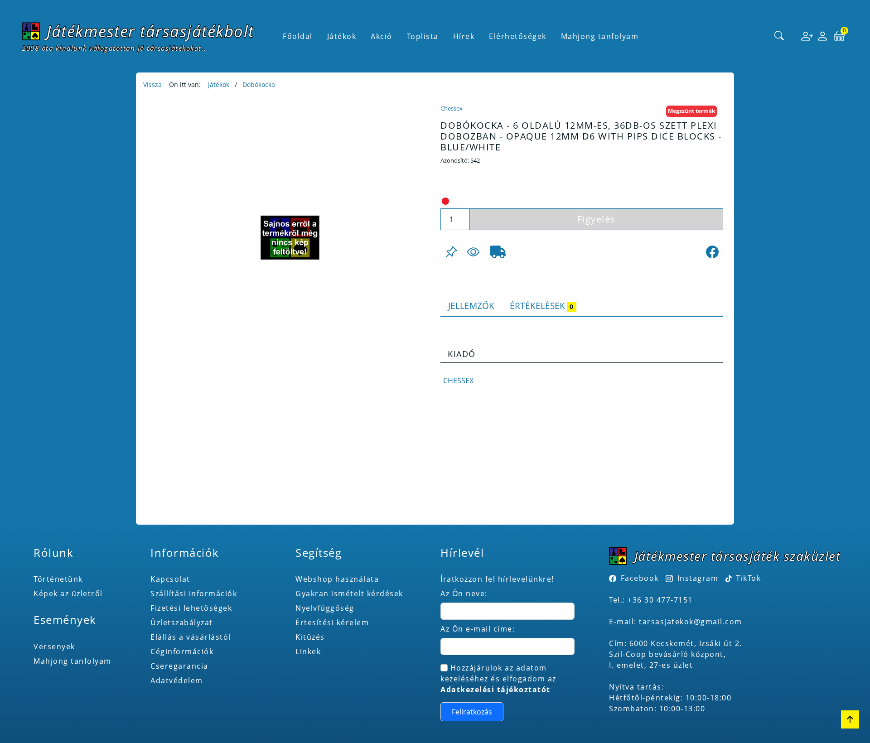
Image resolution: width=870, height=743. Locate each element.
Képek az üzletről (68, 593)
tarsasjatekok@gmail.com (690, 622)
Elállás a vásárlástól (190, 637)
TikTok (747, 578)
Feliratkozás (472, 712)
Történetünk (58, 579)
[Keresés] (779, 36)
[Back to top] (850, 719)
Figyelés (596, 219)
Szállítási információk (193, 593)
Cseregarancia (179, 666)
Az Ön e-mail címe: (477, 629)
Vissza (152, 84)
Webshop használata (337, 579)
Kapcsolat (170, 579)
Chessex (451, 108)
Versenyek (54, 646)
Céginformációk (181, 651)
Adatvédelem (176, 680)
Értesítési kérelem (332, 622)
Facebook (640, 578)
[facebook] (712, 252)
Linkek (308, 651)
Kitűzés (310, 637)
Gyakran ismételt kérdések (349, 593)
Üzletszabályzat (181, 622)
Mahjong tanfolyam (72, 661)
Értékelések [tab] (541, 305)
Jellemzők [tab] (471, 305)
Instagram (697, 578)
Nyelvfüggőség (324, 608)
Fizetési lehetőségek (191, 608)
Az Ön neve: (464, 593)
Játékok (218, 84)
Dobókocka (258, 84)
